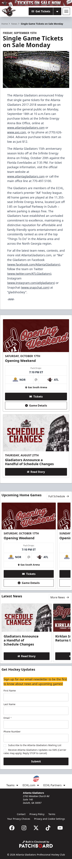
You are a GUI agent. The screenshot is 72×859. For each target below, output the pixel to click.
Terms (51, 814)
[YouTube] (60, 828)
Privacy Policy (36, 814)
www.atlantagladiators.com (26, 128)
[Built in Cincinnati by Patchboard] (36, 844)
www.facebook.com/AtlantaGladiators (33, 264)
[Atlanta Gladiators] (9, 11)
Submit (36, 761)
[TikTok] (48, 828)
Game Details (38, 405)
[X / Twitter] (36, 828)
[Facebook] (12, 828)
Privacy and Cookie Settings (49, 818)
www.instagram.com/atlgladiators (31, 283)
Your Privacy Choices (18, 818)
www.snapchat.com (35, 287)
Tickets (38, 396)
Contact (21, 814)
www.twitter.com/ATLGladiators (29, 274)
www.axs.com (16, 132)
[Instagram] (24, 828)
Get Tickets (42, 11)
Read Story (37, 472)
